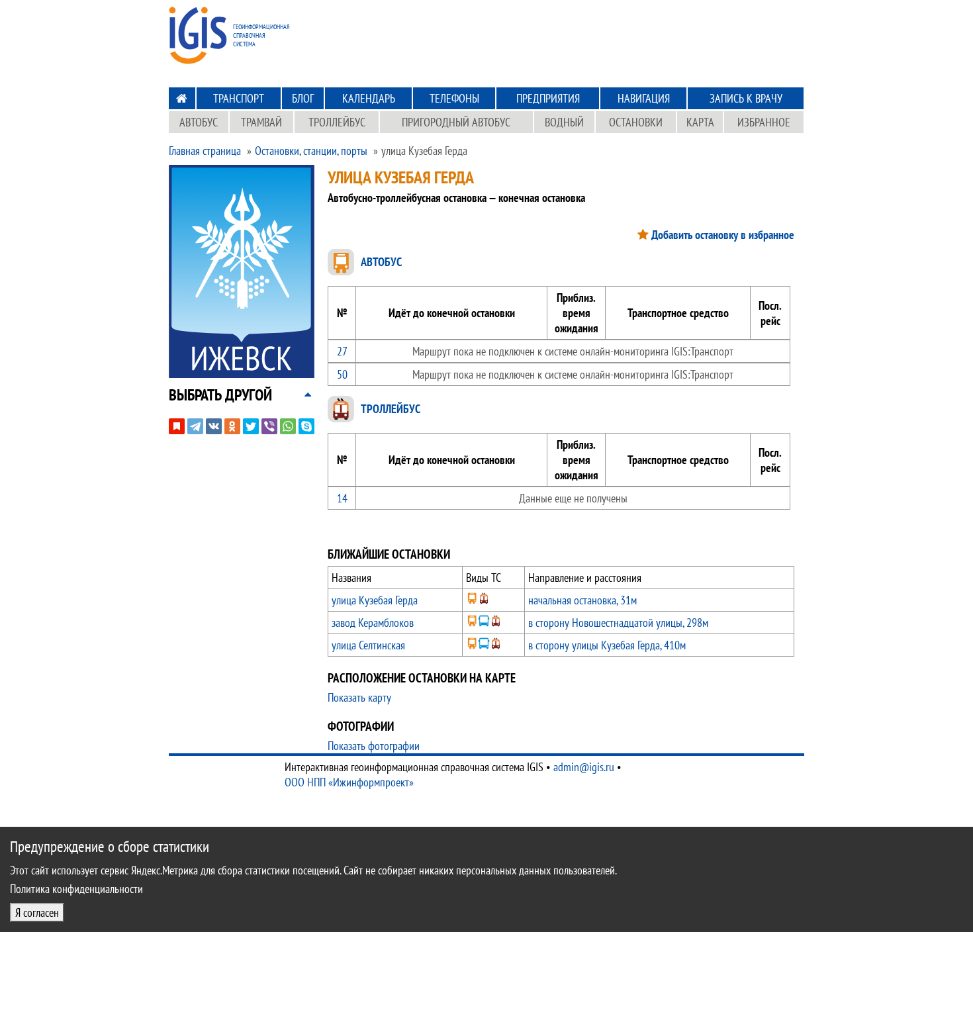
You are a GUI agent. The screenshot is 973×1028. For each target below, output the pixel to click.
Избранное (763, 122)
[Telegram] (195, 426)
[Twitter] (251, 426)
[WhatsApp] (288, 426)
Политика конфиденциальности (76, 888)
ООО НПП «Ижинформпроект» (349, 782)
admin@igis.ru (583, 766)
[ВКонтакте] (214, 426)
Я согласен (37, 912)
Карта (700, 122)
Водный (564, 122)
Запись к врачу (746, 98)
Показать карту (359, 697)
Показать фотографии (374, 745)
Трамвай (261, 122)
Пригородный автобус (456, 122)
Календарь (368, 98)
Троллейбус (336, 122)
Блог (303, 98)
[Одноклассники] (232, 426)
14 (342, 498)
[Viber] (269, 426)
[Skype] (306, 426)
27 (342, 351)
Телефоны (454, 98)
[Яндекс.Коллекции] (177, 426)
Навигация (644, 98)
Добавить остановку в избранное (722, 234)
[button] (220, 395)
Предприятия (548, 98)
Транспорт (238, 98)
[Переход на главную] (181, 98)
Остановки (636, 122)
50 (342, 374)
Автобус (198, 122)
